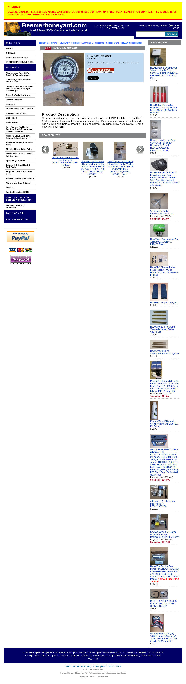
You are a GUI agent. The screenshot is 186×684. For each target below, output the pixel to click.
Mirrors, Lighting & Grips (18, 183)
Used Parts (13, 43)
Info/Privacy (153, 25)
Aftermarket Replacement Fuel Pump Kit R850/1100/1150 (162, 504)
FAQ (89, 666)
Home (142, 25)
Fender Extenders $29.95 (17, 192)
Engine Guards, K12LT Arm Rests (19, 173)
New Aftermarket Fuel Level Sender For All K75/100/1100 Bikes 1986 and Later (65, 161)
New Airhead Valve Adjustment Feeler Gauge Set (164, 352)
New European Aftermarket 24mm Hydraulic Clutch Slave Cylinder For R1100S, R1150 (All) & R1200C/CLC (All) (164, 73)
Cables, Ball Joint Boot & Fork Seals (18, 166)
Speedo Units (112, 43)
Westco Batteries (14, 100)
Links (68, 666)
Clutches (10, 104)
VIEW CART (176, 27)
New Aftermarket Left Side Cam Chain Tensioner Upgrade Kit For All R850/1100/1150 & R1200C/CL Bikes (163, 145)
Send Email (114, 666)
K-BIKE (9, 48)
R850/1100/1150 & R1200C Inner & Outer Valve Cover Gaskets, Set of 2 (163, 603)
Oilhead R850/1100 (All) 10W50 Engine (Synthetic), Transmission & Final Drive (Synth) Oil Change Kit (163, 637)
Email (164, 25)
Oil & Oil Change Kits (16, 113)
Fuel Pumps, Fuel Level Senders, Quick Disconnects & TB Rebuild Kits (19, 129)
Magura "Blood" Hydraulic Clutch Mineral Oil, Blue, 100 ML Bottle (164, 424)
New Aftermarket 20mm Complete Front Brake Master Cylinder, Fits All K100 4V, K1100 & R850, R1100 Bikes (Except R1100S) (93, 167)
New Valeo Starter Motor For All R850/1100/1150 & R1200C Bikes (164, 242)
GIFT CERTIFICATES (17, 219)
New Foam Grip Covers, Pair (164, 302)
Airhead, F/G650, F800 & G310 (20, 178)
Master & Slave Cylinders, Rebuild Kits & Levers (18, 137)
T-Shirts (9, 187)
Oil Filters (79, 652)
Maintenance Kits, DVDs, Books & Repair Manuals (17, 74)
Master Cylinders (45, 652)
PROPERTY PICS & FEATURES (15, 206)
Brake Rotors (12, 122)
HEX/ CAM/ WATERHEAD (17, 57)
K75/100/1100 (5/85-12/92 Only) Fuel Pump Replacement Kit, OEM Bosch (164, 534)
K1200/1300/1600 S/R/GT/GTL (20, 62)
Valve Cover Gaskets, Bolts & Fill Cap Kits (20, 155)
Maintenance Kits (64, 652)
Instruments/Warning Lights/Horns (87, 43)
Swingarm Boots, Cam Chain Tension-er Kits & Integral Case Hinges (20, 88)
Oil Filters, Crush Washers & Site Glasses (19, 80)
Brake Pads (11, 118)
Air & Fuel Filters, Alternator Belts (19, 143)
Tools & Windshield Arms (18, 95)
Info (103, 666)
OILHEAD (10, 53)
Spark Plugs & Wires (15, 160)
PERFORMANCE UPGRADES (19, 109)
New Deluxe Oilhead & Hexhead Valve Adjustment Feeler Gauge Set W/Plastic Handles (163, 109)
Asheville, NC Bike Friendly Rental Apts (19, 198)
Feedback (79, 666)
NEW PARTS (12, 67)
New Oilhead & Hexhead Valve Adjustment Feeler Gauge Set (162, 329)
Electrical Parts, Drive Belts (19, 149)
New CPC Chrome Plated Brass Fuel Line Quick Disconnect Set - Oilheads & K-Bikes (164, 271)
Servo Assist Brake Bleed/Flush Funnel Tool (162, 212)
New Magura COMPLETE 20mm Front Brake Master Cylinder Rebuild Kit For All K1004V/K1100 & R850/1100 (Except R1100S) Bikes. (120, 167)
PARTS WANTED (15, 213)
